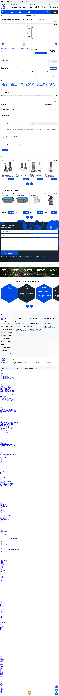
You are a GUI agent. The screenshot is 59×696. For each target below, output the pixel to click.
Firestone (1, 603)
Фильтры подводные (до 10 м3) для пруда (7, 468)
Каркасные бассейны (4, 542)
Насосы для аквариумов (4, 506)
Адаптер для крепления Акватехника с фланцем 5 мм (50, 176)
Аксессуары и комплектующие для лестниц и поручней (9, 406)
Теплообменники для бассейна (5, 388)
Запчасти (1, 451)
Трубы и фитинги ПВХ (3, 457)
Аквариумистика (3, 504)
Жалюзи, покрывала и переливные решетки (8, 447)
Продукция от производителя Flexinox (18, 83)
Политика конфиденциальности (29, 368)
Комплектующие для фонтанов (5, 533)
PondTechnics (2, 640)
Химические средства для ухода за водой (7, 418)
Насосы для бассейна (4, 376)
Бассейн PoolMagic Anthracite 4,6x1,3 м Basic (7, 208)
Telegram (53, 6)
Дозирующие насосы (3, 396)
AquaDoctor (2, 564)
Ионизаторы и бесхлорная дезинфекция (7, 399)
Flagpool (1, 604)
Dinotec (1, 591)
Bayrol (1, 574)
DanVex (1, 589)
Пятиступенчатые (13, 84)
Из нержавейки (42, 83)
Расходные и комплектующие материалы (7, 400)
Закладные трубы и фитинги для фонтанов (7, 534)
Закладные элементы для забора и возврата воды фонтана (10, 535)
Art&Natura (2, 568)
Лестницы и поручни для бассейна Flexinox (39, 84)
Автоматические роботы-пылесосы (6, 423)
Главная (1, 371)
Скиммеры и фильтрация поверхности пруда (8, 467)
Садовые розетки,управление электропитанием (8, 497)
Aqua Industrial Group (3, 560)
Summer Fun (2, 660)
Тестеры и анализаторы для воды (6, 484)
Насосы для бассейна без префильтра (7, 378)
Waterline (1, 671)
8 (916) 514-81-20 (34, 7)
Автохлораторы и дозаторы (5, 397)
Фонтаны (1, 508)
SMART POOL (2, 656)
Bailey (1, 573)
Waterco (1, 670)
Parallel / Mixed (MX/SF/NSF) (6, 55)
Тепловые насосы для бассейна (5, 389)
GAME (1, 608)
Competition (2, 585)
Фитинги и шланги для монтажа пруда (6, 492)
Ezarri (1, 599)
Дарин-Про (2, 678)
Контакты (16, 368)
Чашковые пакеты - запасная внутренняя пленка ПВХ (9, 549)
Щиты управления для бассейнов (6, 455)
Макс (45, 7)
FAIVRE (1, 602)
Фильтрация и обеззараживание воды (6, 464)
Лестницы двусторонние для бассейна (7, 404)
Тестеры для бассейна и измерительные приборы (9, 420)
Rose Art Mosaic (3, 648)
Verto (37, 368)
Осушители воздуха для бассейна (6, 460)
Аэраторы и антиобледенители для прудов (7, 478)
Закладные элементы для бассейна (6, 409)
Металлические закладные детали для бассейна (8, 410)
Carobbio (1, 579)
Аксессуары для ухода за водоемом (6, 485)
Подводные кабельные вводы (5, 537)
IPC (0, 618)
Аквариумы (2, 505)
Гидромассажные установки (5, 433)
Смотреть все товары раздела (6, 353)
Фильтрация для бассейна (4, 380)
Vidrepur (1, 668)
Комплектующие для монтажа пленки (6, 493)
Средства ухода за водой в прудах (6, 481)
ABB (0, 554)
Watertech (2, 673)
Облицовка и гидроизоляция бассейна (7, 437)
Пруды (1, 462)
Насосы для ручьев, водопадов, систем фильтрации (9, 465)
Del (0, 590)
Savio (1, 652)
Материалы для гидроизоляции (5, 441)
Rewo (1, 647)
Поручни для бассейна (4, 405)
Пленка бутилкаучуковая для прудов (6, 488)
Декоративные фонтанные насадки (6, 524)
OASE (1, 637)
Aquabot (1, 563)
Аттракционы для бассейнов (5, 430)
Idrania (1, 616)
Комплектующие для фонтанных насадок (7, 525)
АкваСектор (2, 676)
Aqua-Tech (2, 562)
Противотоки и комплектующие (5, 431)
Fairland (1, 601)
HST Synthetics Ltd (3, 614)
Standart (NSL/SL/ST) (4, 57)
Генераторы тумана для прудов (5, 501)
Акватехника (2, 677)
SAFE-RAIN (2, 651)
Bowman (1, 577)
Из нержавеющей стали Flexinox (26, 85)
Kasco (1, 620)
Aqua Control (2, 558)
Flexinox (1, 605)
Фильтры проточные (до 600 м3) (6, 470)
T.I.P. (0, 663)
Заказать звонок (55, 7)
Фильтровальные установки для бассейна (7, 382)
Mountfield (2, 634)
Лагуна (1, 679)
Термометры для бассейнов (5, 425)
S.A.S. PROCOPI (2, 650)
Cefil (0, 581)
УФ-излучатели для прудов (5, 466)
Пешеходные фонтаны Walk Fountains (6, 515)
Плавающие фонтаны (3, 516)
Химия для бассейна (3, 419)
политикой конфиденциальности (44, 256)
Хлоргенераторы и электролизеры (6, 398)
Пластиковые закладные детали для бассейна (8, 411)
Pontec (1, 641)
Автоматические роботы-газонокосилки (7, 427)
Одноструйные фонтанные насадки (6, 527)
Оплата (7, 368)
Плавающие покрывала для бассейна (6, 449)
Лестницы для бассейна (31, 15)
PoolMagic (1, 643)
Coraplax (1, 586)
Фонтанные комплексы (4, 513)
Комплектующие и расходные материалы (7, 383)
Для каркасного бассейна (32, 83)
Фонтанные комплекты (4, 517)
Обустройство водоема (4, 500)
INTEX (1, 617)
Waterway (1, 674)
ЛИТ (0, 680)
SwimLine (1, 661)
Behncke (1, 575)
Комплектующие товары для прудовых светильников (9, 499)
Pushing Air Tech (2, 645)
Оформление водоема (4, 496)
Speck (1, 658)
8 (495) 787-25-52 (34, 6)
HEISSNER (2, 612)
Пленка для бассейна (3, 438)
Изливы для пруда (3, 490)
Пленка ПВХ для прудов (4, 489)
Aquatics (1, 566)
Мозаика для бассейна (4, 439)
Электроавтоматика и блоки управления (7, 454)
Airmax (1, 556)
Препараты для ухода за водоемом (6, 483)
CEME (1, 582)
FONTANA (1, 606)
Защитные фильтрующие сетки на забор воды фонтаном (10, 536)
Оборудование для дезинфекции (6, 393)
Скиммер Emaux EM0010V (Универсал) (35, 208)
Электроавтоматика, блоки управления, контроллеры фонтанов (11, 539)
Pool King (1, 642)
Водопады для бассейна (4, 432)
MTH (0, 635)
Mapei (1, 629)
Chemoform (2, 583)
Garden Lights (2, 609)
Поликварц (2, 682)
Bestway (1, 576)
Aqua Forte (2, 559)
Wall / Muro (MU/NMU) (13, 57)
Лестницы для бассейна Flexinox (24, 84)
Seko (1, 654)
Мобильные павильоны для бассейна (6, 444)
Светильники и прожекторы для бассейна (7, 414)
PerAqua (1, 639)
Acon (1, 555)
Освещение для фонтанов (4, 531)
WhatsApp (46, 6)
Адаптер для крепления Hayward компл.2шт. (36, 176)
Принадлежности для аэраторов (6, 479)
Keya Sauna (2, 621)
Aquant (1, 565)
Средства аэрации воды (4, 477)
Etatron (1, 598)
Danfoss (1, 588)
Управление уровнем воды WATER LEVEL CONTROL (9, 538)
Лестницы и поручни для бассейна (6, 402)
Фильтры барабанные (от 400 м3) (6, 471)
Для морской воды (4, 84)
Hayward (1, 611)
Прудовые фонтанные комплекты (6, 502)
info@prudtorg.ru (33, 4)
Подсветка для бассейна (4, 413)
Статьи (21, 368)
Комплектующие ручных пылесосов (6, 424)
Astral (1, 569)
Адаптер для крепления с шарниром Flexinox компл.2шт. (7, 176)
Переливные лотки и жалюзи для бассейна (7, 448)
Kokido (1, 623)
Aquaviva (1, 567)
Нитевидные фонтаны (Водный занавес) (7, 526)
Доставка (2, 368)
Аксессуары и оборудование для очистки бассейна (9, 422)
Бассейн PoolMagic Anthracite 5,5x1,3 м (21, 208)
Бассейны (1, 374)
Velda (1, 667)
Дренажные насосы (3, 473)
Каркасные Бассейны (4, 544)
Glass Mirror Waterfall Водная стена (6, 523)
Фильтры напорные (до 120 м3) (5, 469)
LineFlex (1, 626)
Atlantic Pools (2, 570)
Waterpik (1, 672)
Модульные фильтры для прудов (5, 472)
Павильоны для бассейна (4, 443)
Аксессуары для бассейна (4, 426)
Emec (1, 595)
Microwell (1, 633)
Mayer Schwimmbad (3, 630)
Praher (1, 644)
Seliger (1, 655)
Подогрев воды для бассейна (5, 386)
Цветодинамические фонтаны (5, 519)
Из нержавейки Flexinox (14, 85)
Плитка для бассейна (3, 440)
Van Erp (1, 666)
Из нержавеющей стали (51, 83)
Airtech (1, 557)
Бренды (11, 368)
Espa (1, 597)
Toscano (1, 664)
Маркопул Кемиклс (3, 681)
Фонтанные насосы (3, 511)
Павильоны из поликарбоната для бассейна (7, 445)
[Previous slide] (3, 44)
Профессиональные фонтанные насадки (7, 522)
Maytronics (2, 631)
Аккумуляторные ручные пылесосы (6, 428)
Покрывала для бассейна (4, 546)
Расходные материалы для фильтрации (7, 474)
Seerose (1, 653)
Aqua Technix (2, 561)
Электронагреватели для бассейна (6, 387)
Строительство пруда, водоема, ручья (7, 487)
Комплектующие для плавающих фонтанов (7, 514)
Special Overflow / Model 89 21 (17, 55)
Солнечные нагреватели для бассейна (7, 390)
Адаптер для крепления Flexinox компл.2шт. (22, 176)
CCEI (1, 580)
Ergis (1, 596)
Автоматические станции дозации (6, 395)
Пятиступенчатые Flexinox (51, 85)
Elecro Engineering (3, 593)
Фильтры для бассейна (4, 381)
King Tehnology (2, 622)
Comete (1, 584)
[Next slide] (55, 44)
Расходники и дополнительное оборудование (8, 391)
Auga (1, 571)
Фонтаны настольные (4, 518)
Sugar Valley (2, 659)
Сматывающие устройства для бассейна (7, 450)
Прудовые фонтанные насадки (5, 528)
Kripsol (1, 624)
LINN (1, 627)
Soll (0, 657)
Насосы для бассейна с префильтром (6, 377)
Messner (1, 632)
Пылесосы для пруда (3, 482)
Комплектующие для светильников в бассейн (8, 415)
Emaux (1, 594)
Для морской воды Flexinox (39, 85)
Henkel (1, 613)
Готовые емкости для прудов (5, 491)
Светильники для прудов (4, 498)
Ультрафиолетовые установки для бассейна (8, 394)
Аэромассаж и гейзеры (4, 434)
